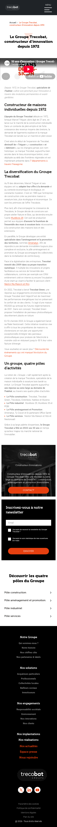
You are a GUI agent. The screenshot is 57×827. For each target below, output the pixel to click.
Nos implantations (28, 734)
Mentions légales (28, 812)
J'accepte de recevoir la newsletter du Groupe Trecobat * (29, 531)
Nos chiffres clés (28, 652)
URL (8, 519)
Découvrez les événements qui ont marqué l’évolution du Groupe (26, 352)
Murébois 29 (17, 218)
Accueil (13, 22)
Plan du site (28, 817)
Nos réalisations (28, 740)
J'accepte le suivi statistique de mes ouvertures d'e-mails (30, 539)
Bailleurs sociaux (28, 688)
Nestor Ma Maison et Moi (16, 284)
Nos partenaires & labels (29, 657)
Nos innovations (28, 718)
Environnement (28, 714)
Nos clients (28, 723)
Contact (28, 490)
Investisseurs (28, 692)
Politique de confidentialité (28, 808)
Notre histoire (28, 647)
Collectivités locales (29, 683)
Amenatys (33, 243)
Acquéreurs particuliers (28, 674)
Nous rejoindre (28, 757)
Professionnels (28, 678)
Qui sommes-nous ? (28, 643)
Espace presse (28, 751)
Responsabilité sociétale (29, 709)
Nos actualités (28, 746)
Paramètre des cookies (28, 804)
